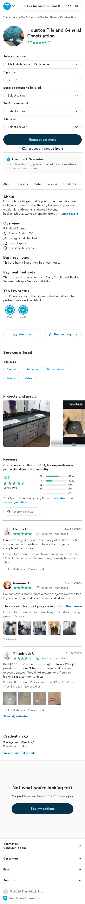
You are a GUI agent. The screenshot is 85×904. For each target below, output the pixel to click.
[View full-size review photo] (10, 628)
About (7, 184)
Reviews (52, 184)
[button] (13, 36)
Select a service (14, 56)
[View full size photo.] (26, 423)
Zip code (9, 72)
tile (23, 17)
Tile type (9, 119)
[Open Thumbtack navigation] (9, 6)
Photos (37, 184)
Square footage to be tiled (22, 88)
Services (22, 184)
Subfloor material (15, 103)
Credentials (71, 184)
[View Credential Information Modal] (25, 736)
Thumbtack (10, 17)
